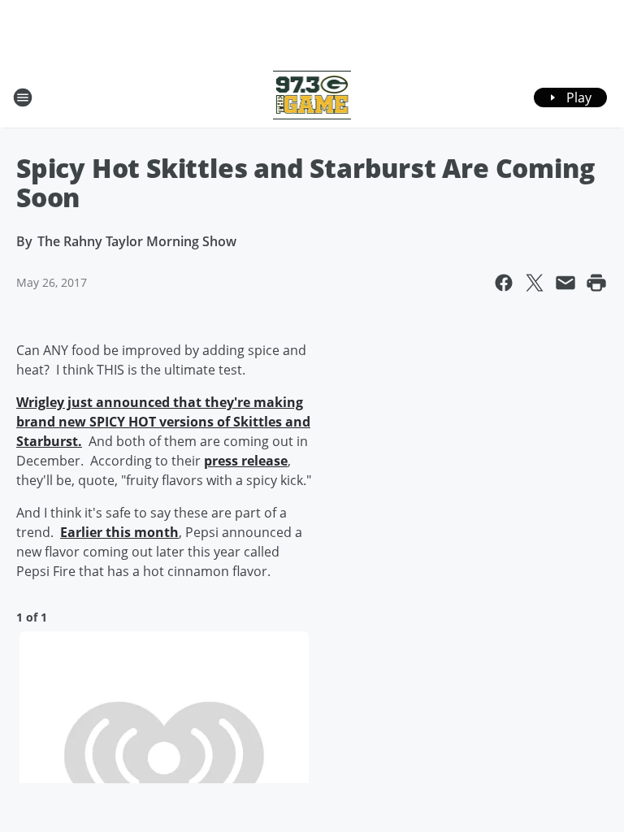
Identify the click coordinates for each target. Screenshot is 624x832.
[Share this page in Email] (565, 282)
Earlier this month (119, 532)
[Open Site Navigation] (22, 97)
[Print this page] (596, 282)
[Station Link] (312, 97)
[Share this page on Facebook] (503, 282)
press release (246, 461)
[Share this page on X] (534, 282)
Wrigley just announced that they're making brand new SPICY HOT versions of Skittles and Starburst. (163, 421)
